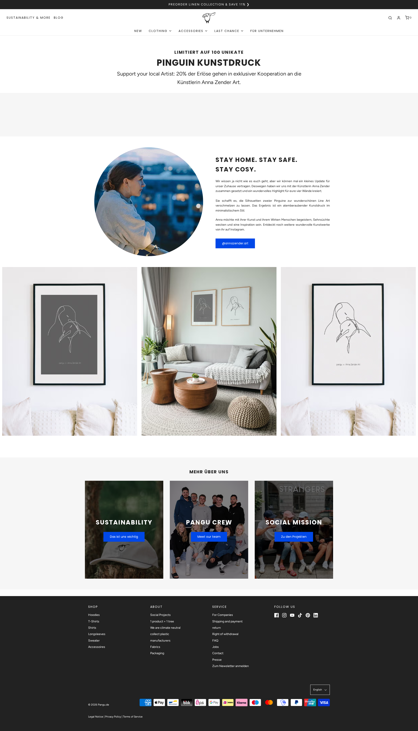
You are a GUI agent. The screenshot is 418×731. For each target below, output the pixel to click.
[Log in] (398, 18)
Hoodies (94, 615)
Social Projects (160, 615)
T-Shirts (93, 621)
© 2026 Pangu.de (98, 704)
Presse (217, 660)
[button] (320, 690)
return (216, 628)
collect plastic (159, 634)
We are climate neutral (165, 628)
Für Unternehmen (267, 31)
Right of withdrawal (225, 634)
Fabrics (155, 647)
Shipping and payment (227, 621)
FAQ (215, 640)
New (138, 31)
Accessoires (96, 647)
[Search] (390, 18)
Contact (217, 653)
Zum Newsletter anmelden (230, 666)
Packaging (157, 653)
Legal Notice (95, 716)
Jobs (215, 647)
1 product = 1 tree (162, 621)
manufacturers (160, 640)
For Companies (222, 615)
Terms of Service (133, 716)
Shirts (92, 628)
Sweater (94, 640)
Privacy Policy (113, 716)
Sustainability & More (29, 17)
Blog (59, 17)
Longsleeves (96, 634)
